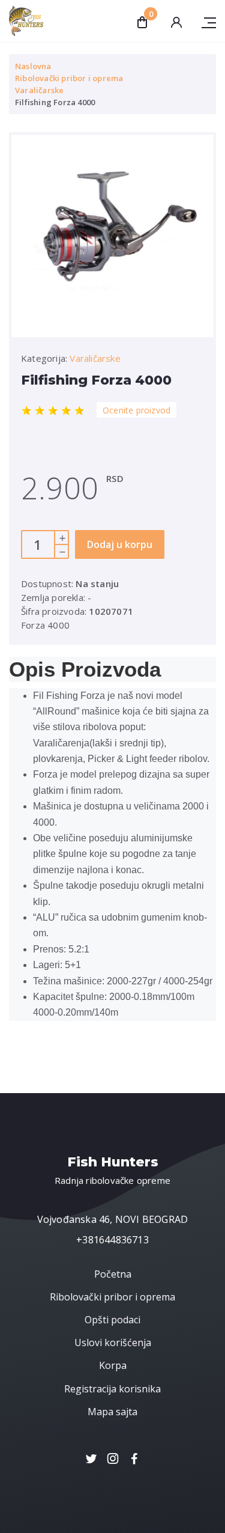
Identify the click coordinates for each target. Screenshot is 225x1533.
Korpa (113, 1365)
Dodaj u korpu (119, 544)
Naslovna (33, 66)
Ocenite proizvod (136, 410)
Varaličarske (39, 90)
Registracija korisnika (112, 1388)
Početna (112, 1274)
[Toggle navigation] (204, 21)
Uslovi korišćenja (112, 1342)
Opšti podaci (112, 1319)
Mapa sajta (112, 1411)
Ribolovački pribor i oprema (69, 78)
